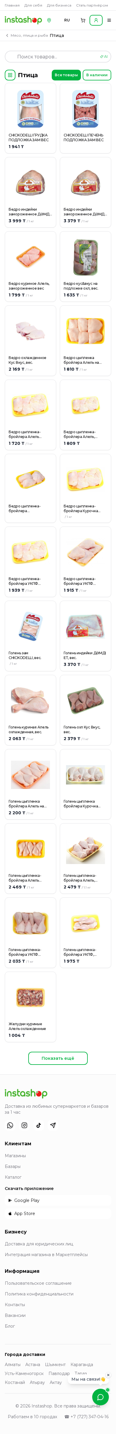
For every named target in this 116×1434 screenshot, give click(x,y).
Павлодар (59, 1373)
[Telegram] (53, 1125)
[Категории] (10, 75)
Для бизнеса (59, 5)
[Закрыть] (108, 1377)
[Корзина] (83, 20)
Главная (12, 5)
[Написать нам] (100, 1397)
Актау (56, 1382)
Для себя (33, 5)
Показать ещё (58, 1058)
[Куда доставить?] (49, 20)
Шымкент (55, 1364)
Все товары (66, 75)
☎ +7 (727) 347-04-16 (86, 1416)
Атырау (37, 1382)
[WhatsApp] (10, 1125)
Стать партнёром (92, 5)
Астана (32, 1364)
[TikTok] (38, 1125)
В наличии (97, 75)
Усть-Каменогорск (24, 1373)
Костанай (15, 1382)
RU (67, 20)
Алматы (13, 1364)
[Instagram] (24, 1125)
